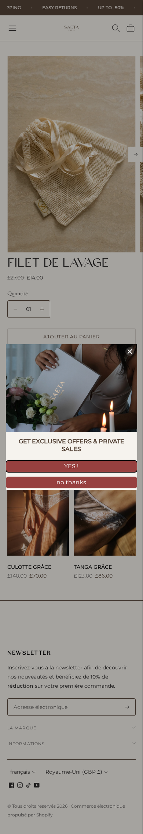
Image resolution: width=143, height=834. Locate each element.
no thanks (71, 482)
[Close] (129, 351)
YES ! (71, 466)
